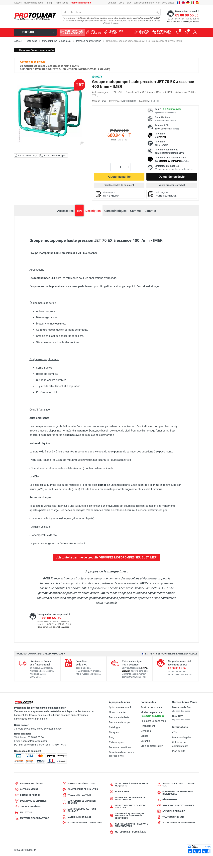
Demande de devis (119, 717)
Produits (28, 32)
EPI (79, 211)
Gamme (135, 211)
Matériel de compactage (34, 818)
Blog (49, 2)
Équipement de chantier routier (82, 802)
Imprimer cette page (27, 155)
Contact (112, 2)
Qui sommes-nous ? (34, 2)
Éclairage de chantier (33, 801)
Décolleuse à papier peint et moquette (131, 784)
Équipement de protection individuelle (177, 792)
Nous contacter (117, 712)
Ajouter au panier (119, 176)
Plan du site (178, 750)
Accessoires (65, 211)
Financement (148, 725)
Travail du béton (30, 806)
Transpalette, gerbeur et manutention (130, 798)
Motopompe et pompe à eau (130, 832)
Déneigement (169, 799)
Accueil (17, 2)
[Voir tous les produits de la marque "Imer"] (97, 77)
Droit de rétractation (152, 745)
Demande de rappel (119, 722)
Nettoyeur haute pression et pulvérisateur (132, 825)
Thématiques (61, 2)
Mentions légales (181, 737)
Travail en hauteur (79, 795)
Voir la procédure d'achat (172, 185)
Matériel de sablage (79, 817)
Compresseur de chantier (83, 789)
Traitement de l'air (173, 817)
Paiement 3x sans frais (153, 720)
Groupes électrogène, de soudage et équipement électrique (129, 815)
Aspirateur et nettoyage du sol (178, 784)
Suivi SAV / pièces (165, 2)
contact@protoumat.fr (34, 741)
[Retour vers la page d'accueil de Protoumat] (35, 16)
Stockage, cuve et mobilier (178, 805)
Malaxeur (26, 812)
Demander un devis (172, 176)
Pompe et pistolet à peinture (85, 822)
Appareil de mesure (173, 811)
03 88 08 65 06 (187, 15)
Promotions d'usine (31, 783)
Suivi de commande (144, 2)
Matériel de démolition (81, 783)
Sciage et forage (30, 795)
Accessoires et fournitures (179, 822)
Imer (104, 101)
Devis (121, 2)
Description (93, 211)
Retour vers (36, 50)
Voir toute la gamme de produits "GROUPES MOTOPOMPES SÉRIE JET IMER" (106, 557)
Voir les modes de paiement (119, 185)
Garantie (150, 211)
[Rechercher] (157, 12)
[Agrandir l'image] (81, 143)
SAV (129, 2)
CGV (174, 732)
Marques (114, 732)
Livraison (146, 730)
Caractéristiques (115, 211)
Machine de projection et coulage (83, 810)
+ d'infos (174, 129)
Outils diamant (29, 789)
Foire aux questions (120, 747)
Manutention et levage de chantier (130, 806)
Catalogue (114, 727)
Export (144, 735)
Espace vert (122, 791)
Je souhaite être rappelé (55, 155)
